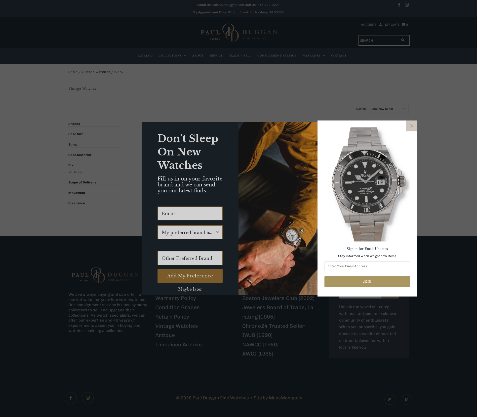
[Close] (411, 125)
